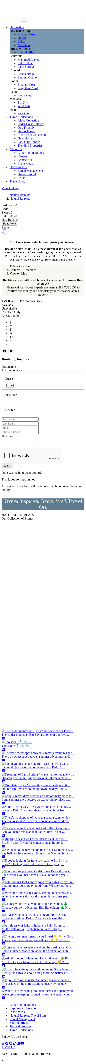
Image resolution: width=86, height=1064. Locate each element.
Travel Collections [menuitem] (21, 117)
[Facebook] (7, 1043)
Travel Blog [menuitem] (17, 181)
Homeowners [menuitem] (18, 167)
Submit (7, 465)
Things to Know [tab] (20, 266)
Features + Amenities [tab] (23, 270)
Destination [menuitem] (17, 27)
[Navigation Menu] (24, 21)
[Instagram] (3, 1043)
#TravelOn (8, 1047)
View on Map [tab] (18, 273)
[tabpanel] (43, 287)
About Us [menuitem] (16, 149)
